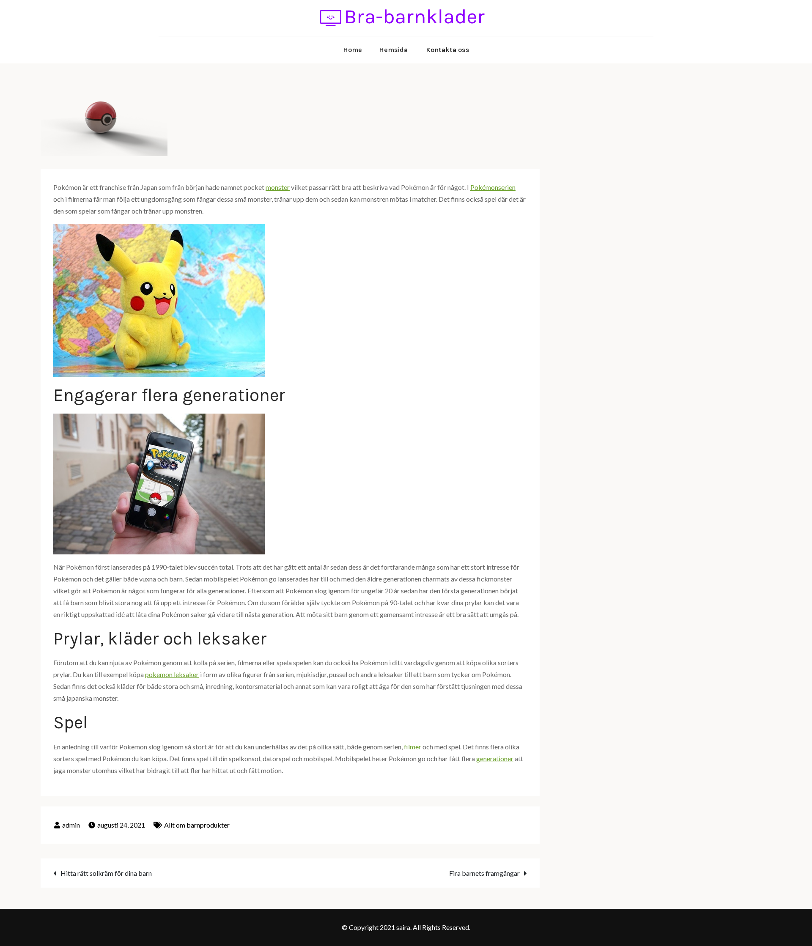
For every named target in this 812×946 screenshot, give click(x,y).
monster (278, 187)
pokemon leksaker (172, 674)
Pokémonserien (493, 187)
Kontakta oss (447, 50)
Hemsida (393, 50)
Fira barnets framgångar (484, 873)
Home (352, 50)
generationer (494, 758)
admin (71, 825)
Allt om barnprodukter (197, 825)
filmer (412, 747)
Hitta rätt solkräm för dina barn (106, 873)
